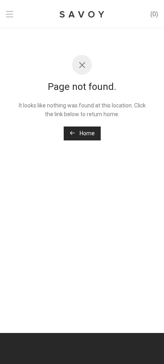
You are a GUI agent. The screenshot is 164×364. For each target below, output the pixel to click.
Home (86, 133)
